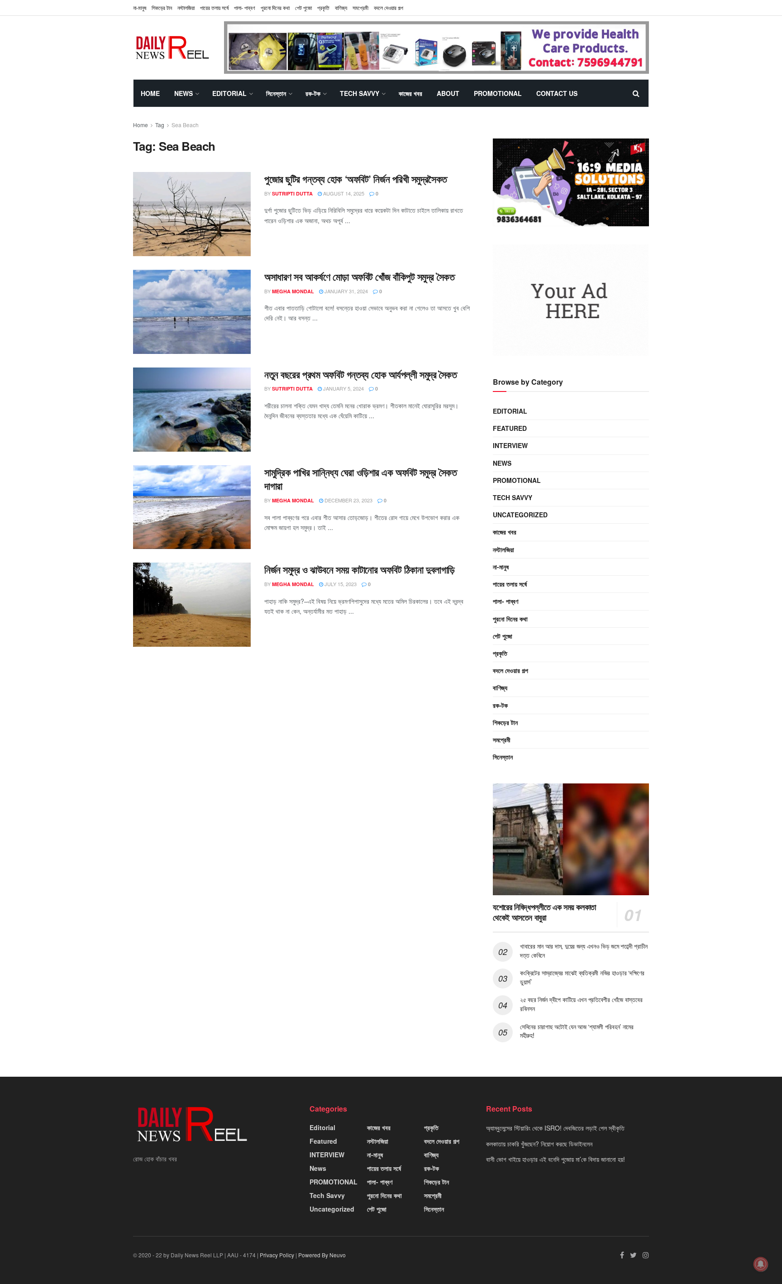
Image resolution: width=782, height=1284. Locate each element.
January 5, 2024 (343, 388)
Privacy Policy (277, 1255)
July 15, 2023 (340, 583)
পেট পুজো (303, 7)
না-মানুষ (139, 7)
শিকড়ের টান (162, 7)
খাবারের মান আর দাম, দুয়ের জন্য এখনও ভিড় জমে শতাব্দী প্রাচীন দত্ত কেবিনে (584, 950)
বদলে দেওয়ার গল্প (388, 7)
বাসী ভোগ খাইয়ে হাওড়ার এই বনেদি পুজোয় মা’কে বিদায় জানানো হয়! (555, 1159)
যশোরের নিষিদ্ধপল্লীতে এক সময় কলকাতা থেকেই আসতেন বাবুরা (544, 912)
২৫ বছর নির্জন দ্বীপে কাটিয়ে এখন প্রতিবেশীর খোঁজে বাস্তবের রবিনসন (581, 1004)
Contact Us (556, 93)
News (183, 93)
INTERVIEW (510, 445)
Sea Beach (185, 125)
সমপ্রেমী (360, 7)
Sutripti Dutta (292, 193)
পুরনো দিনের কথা (275, 7)
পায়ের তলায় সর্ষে (510, 583)
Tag (159, 125)
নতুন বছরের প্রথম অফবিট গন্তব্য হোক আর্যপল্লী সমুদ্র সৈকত (360, 374)
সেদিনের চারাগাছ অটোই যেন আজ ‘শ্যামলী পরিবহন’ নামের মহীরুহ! (577, 1031)
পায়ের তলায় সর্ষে (214, 7)
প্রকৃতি (323, 7)
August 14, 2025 (343, 193)
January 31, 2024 (345, 291)
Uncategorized (520, 514)
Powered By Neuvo (322, 1255)
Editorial (229, 93)
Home (150, 93)
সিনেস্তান (276, 93)
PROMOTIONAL (498, 93)
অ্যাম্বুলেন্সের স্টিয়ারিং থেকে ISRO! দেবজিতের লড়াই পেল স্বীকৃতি (555, 1127)
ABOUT (448, 93)
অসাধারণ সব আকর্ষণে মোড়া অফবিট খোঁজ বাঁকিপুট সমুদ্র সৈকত (359, 276)
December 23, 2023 (347, 500)
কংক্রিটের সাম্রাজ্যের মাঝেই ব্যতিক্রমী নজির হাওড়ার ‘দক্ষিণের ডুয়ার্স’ (582, 977)
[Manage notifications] (760, 1264)
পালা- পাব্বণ (244, 7)
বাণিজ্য (341, 7)
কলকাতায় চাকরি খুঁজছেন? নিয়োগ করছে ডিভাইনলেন (539, 1143)
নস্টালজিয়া (186, 7)
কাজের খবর (410, 93)
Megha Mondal (293, 291)
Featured (510, 428)
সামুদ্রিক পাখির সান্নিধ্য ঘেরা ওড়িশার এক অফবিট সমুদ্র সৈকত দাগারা (360, 479)
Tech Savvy (359, 93)
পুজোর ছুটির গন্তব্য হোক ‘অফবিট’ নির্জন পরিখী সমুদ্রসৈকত (355, 179)
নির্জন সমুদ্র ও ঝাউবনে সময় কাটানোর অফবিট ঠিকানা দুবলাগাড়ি (359, 569)
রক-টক (312, 93)
